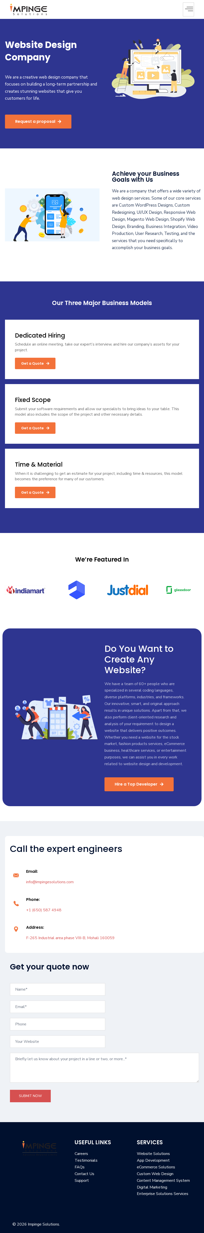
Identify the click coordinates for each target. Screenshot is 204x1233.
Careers (81, 1153)
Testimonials (86, 1160)
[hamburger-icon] (188, 9)
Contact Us (84, 1174)
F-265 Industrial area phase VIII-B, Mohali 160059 (70, 938)
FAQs (80, 1167)
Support (82, 1180)
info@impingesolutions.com (50, 882)
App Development (153, 1160)
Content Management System (163, 1180)
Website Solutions (153, 1153)
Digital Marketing (152, 1187)
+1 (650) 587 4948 (43, 910)
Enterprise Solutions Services (162, 1193)
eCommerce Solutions (156, 1167)
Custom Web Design (155, 1174)
